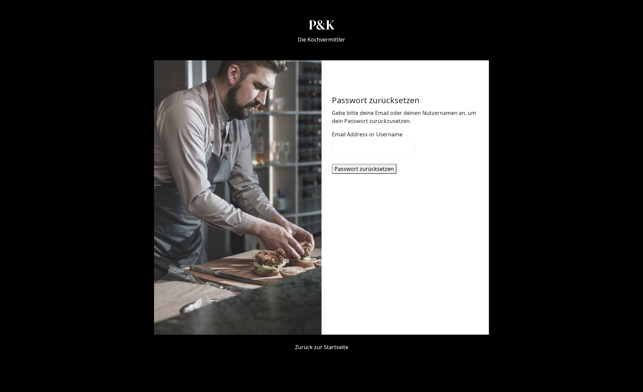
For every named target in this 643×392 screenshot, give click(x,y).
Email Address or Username (367, 134)
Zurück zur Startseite (321, 347)
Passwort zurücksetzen (364, 169)
